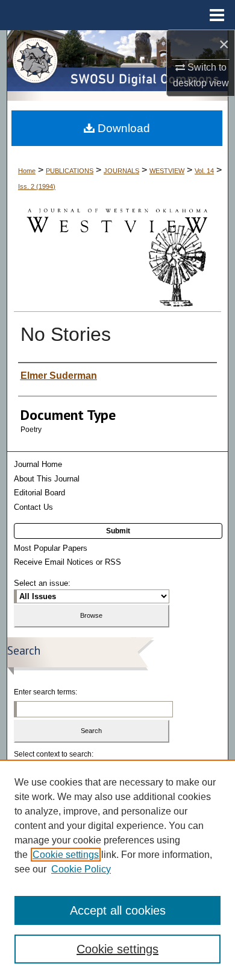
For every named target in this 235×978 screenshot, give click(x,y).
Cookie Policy (81, 869)
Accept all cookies (118, 910)
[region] (117, 869)
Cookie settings (66, 854)
